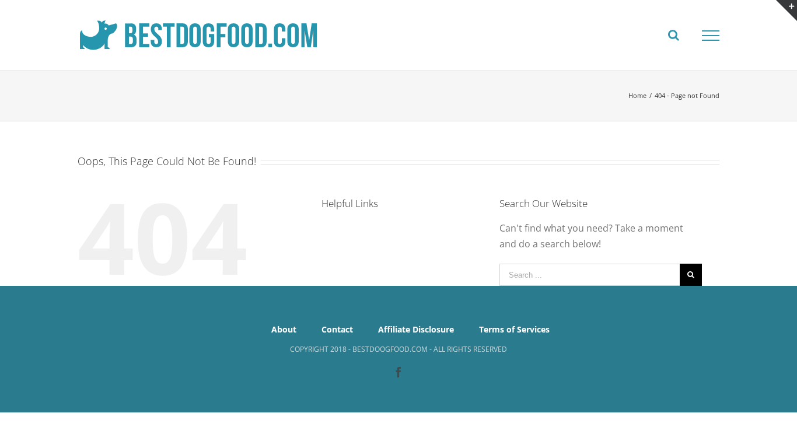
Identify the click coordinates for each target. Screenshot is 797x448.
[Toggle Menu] (710, 35)
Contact (337, 329)
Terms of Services (514, 329)
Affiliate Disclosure (416, 329)
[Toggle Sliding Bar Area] (786, 10)
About (283, 329)
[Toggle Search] (673, 35)
